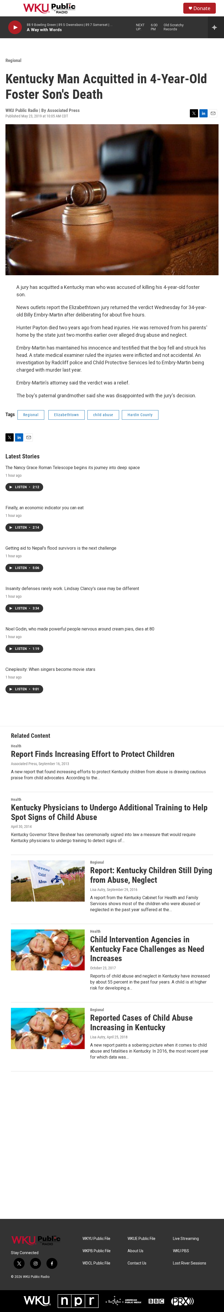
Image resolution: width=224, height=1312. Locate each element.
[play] (15, 27)
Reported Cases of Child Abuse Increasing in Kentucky (141, 1022)
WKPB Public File (96, 1251)
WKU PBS (181, 1251)
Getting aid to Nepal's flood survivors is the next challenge (60, 548)
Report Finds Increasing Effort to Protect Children (93, 754)
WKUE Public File (141, 1239)
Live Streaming (186, 1239)
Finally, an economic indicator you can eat (44, 507)
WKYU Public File (96, 1239)
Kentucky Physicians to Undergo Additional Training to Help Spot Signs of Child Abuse (109, 812)
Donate (201, 8)
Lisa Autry (97, 889)
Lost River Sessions (189, 1263)
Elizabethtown (66, 415)
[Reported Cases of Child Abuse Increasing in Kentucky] (48, 1028)
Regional (13, 60)
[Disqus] (112, 1145)
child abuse (103, 415)
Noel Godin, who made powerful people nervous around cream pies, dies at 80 (79, 629)
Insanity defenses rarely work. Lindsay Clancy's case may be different (72, 588)
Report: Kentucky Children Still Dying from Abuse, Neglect (151, 875)
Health (16, 746)
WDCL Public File (96, 1263)
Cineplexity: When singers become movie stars (50, 669)
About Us (135, 1251)
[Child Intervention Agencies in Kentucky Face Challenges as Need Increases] (48, 949)
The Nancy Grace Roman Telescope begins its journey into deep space (72, 467)
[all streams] (216, 27)
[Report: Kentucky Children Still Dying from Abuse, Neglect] (48, 880)
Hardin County (140, 415)
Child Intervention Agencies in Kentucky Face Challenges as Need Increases (147, 949)
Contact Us (137, 1263)
